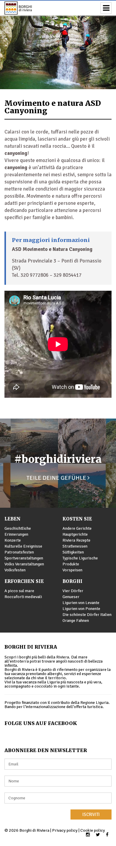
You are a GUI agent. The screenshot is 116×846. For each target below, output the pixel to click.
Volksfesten (15, 570)
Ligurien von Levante (80, 602)
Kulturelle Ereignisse (23, 546)
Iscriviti (91, 814)
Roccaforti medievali (23, 596)
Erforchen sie (24, 581)
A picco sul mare (19, 590)
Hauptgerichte (75, 534)
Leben (12, 519)
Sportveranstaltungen (23, 558)
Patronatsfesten (19, 552)
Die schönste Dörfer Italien (87, 614)
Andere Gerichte (77, 528)
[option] (58, 44)
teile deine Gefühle (56, 478)
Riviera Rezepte (76, 540)
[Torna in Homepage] (26, 8)
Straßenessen (74, 546)
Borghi (72, 581)
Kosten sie (77, 519)
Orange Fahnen (75, 620)
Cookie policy (92, 830)
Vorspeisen (72, 570)
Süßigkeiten (73, 552)
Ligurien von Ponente (81, 608)
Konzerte (12, 540)
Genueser (70, 596)
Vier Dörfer (72, 590)
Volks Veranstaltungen (24, 564)
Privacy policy (65, 830)
